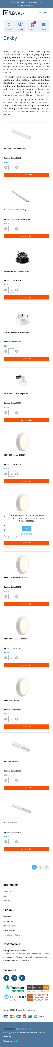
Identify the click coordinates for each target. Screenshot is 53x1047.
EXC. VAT (48, 12)
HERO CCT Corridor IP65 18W (14, 455)
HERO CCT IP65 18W (11, 700)
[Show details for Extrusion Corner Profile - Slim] (22, 135)
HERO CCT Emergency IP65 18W (15, 639)
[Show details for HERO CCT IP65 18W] (22, 687)
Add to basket (26, 175)
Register (7, 917)
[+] (16, 167)
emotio (15, 1041)
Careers (6, 896)
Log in (20, 30)
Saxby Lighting (11, 51)
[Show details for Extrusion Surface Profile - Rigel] (22, 196)
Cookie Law (8, 921)
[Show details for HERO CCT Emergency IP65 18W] (22, 626)
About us (7, 892)
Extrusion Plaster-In (11, 761)
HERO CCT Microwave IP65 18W (15, 577)
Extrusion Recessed (11, 823)
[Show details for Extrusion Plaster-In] (22, 748)
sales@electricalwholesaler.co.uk (26, 2)
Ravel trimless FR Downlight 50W (16, 394)
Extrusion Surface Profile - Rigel (15, 210)
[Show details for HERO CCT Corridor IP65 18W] (22, 442)
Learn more (26, 534)
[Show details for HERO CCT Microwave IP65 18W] (22, 564)
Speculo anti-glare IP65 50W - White (16, 332)
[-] (5, 167)
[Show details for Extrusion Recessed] (22, 809)
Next (46, 867)
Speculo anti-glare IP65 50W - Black (16, 271)
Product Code (9, 158)
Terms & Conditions (11, 935)
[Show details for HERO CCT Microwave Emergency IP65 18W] (22, 503)
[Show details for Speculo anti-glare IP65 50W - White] (22, 319)
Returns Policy (9, 926)
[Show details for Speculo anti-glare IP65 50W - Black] (22, 258)
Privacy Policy (9, 930)
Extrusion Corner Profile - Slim (15, 148)
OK (26, 528)
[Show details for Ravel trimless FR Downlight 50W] (22, 380)
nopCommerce (23, 1029)
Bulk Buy (7, 901)
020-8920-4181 (26, 5)
